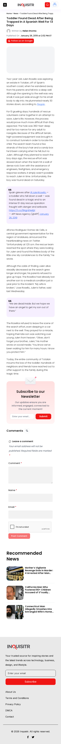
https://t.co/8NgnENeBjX (22, 210)
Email (12, 507)
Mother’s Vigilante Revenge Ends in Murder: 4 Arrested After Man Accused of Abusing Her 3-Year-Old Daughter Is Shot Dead (39, 574)
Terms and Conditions (17, 698)
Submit (43, 416)
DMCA (8, 710)
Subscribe (30, 681)
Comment (15, 463)
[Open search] (47, 4)
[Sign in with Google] (54, 4)
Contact (9, 716)
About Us (10, 691)
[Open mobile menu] (5, 5)
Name (12, 490)
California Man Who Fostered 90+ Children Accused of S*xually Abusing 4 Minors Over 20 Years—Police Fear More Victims (38, 593)
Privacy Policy (13, 704)
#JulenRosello (38, 192)
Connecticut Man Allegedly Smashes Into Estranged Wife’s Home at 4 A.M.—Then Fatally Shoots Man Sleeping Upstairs (38, 613)
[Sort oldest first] (27, 430)
